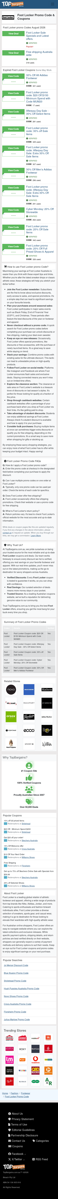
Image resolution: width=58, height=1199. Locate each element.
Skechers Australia (30, 840)
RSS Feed (41, 1159)
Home (5, 1093)
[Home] (13, 4)
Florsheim (26, 865)
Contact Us (18, 1141)
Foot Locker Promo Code (17, 1096)
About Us (17, 1113)
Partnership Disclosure (24, 1135)
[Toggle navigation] (52, 4)
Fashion (14, 1093)
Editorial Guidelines (23, 1130)
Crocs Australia (28, 848)
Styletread (26, 823)
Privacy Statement (22, 1119)
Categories (42, 1141)
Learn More (36, 535)
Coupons (17, 1146)
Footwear (25, 1093)
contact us (7, 532)
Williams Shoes (28, 857)
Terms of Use (18, 1124)
